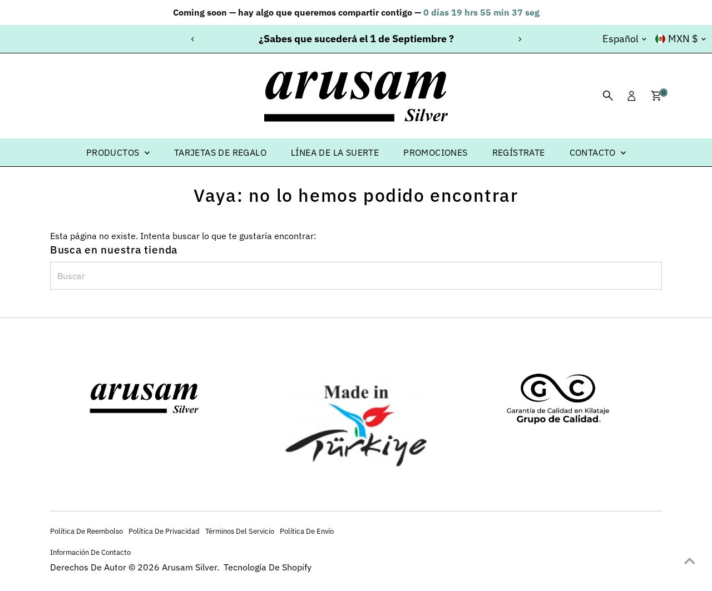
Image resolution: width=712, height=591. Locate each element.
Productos (114, 152)
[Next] (519, 39)
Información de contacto (90, 552)
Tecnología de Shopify (268, 567)
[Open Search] (608, 96)
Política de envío (307, 531)
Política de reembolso (86, 531)
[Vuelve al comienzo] (690, 560)
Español (620, 38)
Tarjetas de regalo (220, 152)
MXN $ (683, 38)
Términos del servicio (239, 531)
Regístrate (518, 152)
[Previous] (192, 39)
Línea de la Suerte (335, 152)
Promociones (435, 152)
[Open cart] (656, 96)
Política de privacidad (164, 531)
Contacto (594, 152)
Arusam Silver (189, 567)
